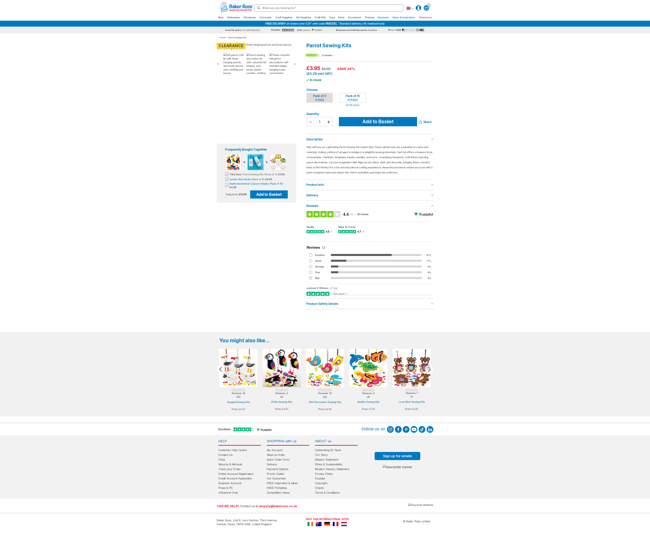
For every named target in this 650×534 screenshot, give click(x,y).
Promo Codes (275, 474)
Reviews (312, 205)
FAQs (221, 459)
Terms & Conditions (327, 492)
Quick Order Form (278, 459)
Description (314, 139)
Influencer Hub (228, 492)
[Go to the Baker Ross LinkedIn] (430, 429)
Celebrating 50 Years (328, 450)
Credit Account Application (235, 478)
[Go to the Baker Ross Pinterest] (406, 429)
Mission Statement (326, 459)
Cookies (320, 478)
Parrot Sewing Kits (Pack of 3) (253, 174)
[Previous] (218, 64)
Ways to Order (276, 455)
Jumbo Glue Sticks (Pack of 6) (247, 179)
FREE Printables (277, 488)
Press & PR (225, 488)
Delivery (312, 195)
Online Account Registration (236, 474)
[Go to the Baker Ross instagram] (390, 429)
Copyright (321, 483)
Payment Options (277, 469)
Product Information (369, 185)
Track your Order (229, 469)
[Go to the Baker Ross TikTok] (422, 429)
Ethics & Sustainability (328, 464)
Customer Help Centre (232, 450)
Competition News (278, 492)
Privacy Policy (324, 474)
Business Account (229, 483)
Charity (319, 488)
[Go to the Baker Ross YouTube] (414, 429)
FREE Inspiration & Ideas (282, 483)
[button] (409, 8)
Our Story (321, 455)
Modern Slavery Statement (332, 469)
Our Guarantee (276, 478)
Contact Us (225, 455)
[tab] (369, 185)
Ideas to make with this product (369, 304)
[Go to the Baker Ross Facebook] (398, 429)
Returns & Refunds (230, 464)
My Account (275, 450)
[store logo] (236, 8)
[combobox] (328, 8)
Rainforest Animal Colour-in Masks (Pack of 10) (256, 183)
